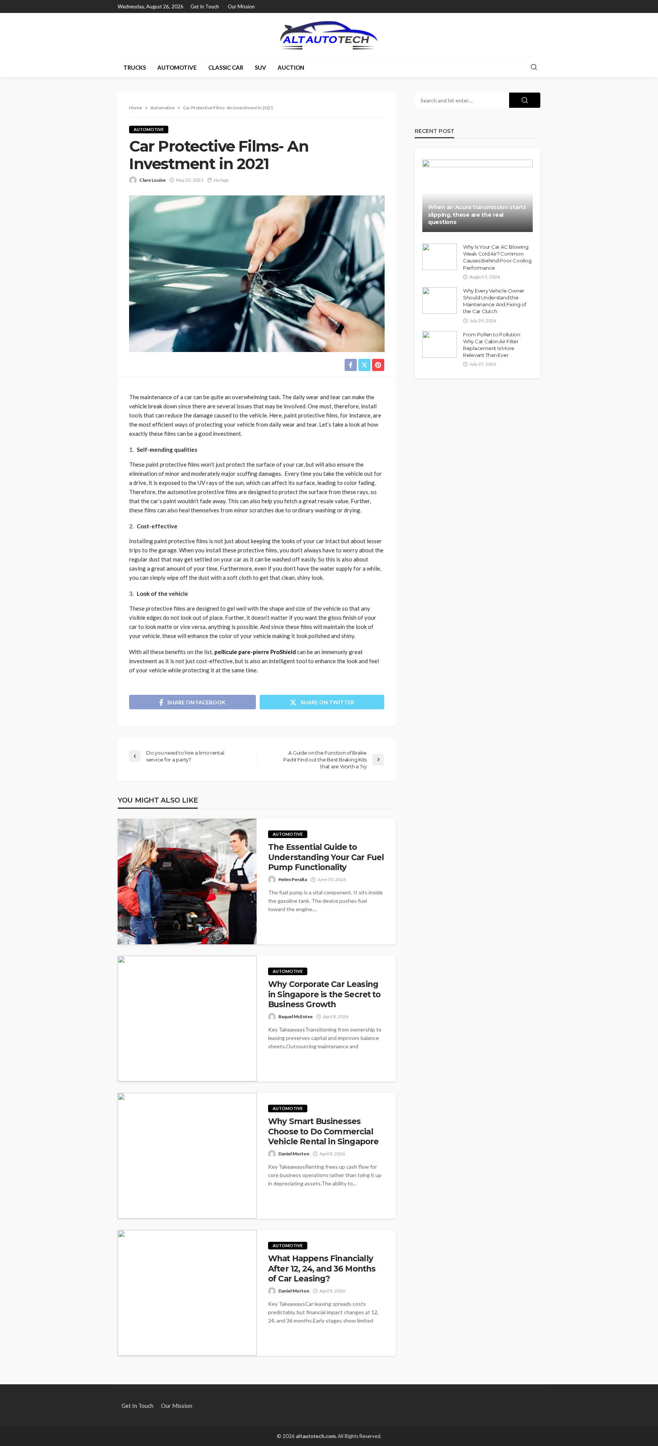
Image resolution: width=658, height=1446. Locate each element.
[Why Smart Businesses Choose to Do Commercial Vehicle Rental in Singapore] (187, 1156)
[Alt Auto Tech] (329, 35)
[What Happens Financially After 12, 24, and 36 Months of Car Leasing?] (187, 1293)
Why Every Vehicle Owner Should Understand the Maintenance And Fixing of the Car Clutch (494, 301)
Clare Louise (152, 180)
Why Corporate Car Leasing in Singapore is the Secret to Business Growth (324, 994)
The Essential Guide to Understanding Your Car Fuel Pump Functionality (326, 857)
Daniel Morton (293, 1153)
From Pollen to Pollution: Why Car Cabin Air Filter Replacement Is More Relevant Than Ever (492, 344)
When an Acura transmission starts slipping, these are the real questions (477, 215)
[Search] (533, 67)
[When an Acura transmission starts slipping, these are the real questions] (477, 196)
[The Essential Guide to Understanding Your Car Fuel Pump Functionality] (187, 881)
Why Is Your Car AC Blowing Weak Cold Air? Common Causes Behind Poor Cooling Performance (497, 257)
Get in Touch (204, 6)
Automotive (177, 67)
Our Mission (241, 6)
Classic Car (225, 67)
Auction (291, 67)
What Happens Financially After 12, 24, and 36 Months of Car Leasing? (321, 1268)
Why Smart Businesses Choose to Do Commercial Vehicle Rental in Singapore (323, 1131)
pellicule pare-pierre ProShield (255, 651)
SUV (260, 67)
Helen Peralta (292, 879)
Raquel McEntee (295, 1016)
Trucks (134, 67)
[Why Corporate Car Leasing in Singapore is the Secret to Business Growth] (187, 1018)
